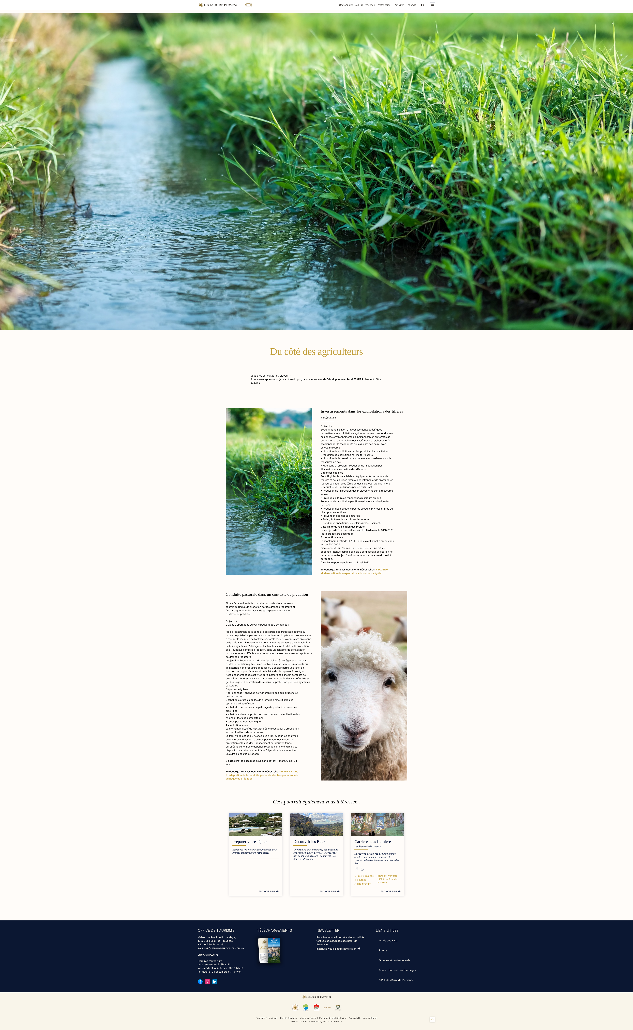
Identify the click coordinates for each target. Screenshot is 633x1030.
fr (422, 4)
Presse (383, 950)
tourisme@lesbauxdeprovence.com (219, 948)
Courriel (361, 880)
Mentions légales (308, 1018)
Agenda (411, 4)
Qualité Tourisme (288, 1018)
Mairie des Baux (388, 940)
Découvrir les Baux (309, 841)
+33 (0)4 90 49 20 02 (366, 876)
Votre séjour (384, 4)
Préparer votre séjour (249, 841)
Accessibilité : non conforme (363, 1018)
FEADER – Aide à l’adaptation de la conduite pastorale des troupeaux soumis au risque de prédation (262, 775)
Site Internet (364, 884)
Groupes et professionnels (394, 960)
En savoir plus (267, 891)
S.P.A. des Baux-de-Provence (396, 980)
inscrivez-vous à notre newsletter (336, 948)
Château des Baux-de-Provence (357, 4)
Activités (399, 4)
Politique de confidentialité (332, 1018)
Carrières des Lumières (373, 841)
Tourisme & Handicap (266, 1018)
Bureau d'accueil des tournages (397, 970)
